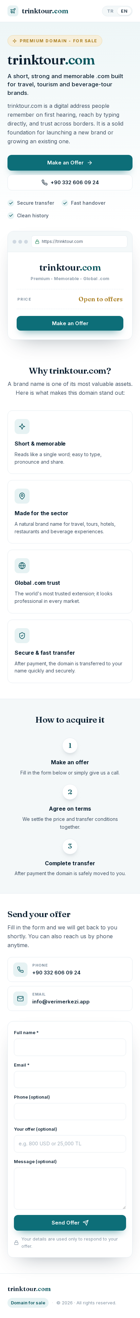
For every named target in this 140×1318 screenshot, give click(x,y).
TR (110, 11)
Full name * (26, 1032)
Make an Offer (70, 323)
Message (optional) (35, 1161)
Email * (22, 1065)
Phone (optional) (32, 1097)
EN (124, 11)
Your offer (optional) (35, 1129)
